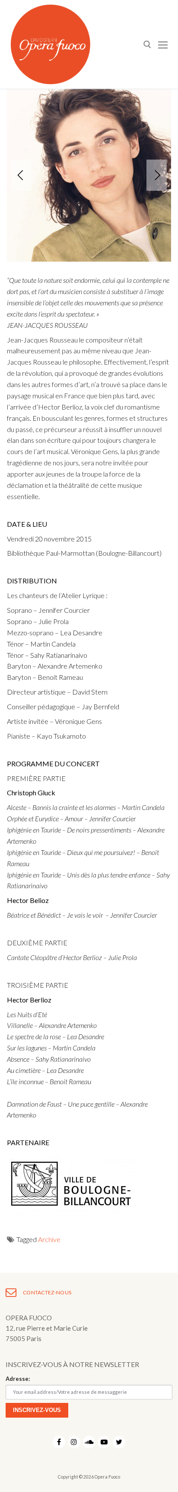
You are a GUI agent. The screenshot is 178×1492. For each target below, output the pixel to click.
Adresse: (18, 1378)
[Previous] (21, 175)
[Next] (156, 175)
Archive (49, 1239)
